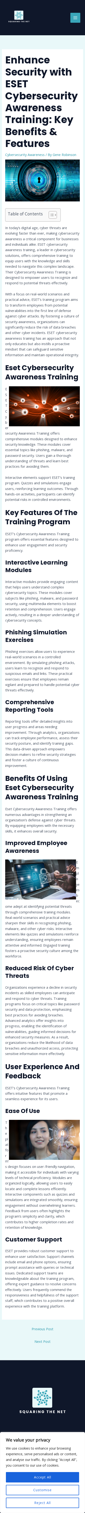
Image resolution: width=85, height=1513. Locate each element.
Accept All (42, 1477)
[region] (42, 1472)
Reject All (42, 1502)
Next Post (42, 1341)
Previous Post (42, 1328)
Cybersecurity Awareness (25, 154)
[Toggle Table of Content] (50, 215)
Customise (42, 1490)
